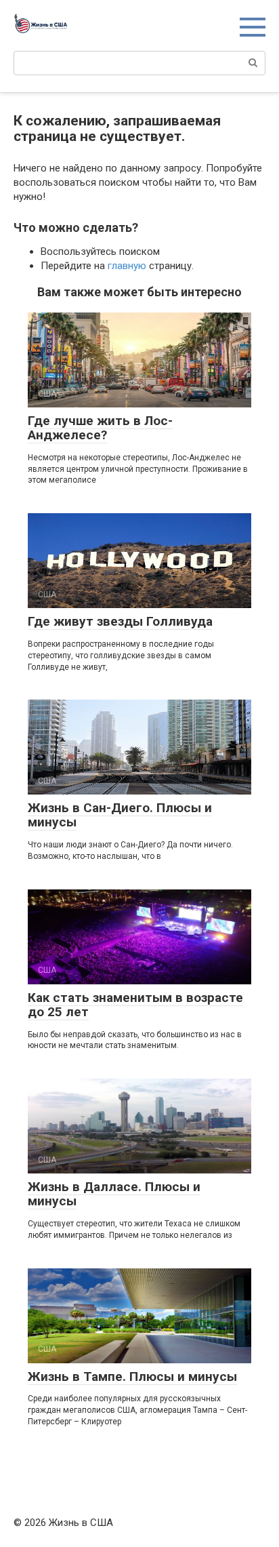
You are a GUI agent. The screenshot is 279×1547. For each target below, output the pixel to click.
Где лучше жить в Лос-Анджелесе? (100, 428)
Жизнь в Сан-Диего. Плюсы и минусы (120, 815)
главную (127, 266)
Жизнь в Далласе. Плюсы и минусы (114, 1194)
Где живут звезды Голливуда (120, 621)
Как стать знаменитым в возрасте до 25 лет (135, 1005)
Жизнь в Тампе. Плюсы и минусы (132, 1376)
